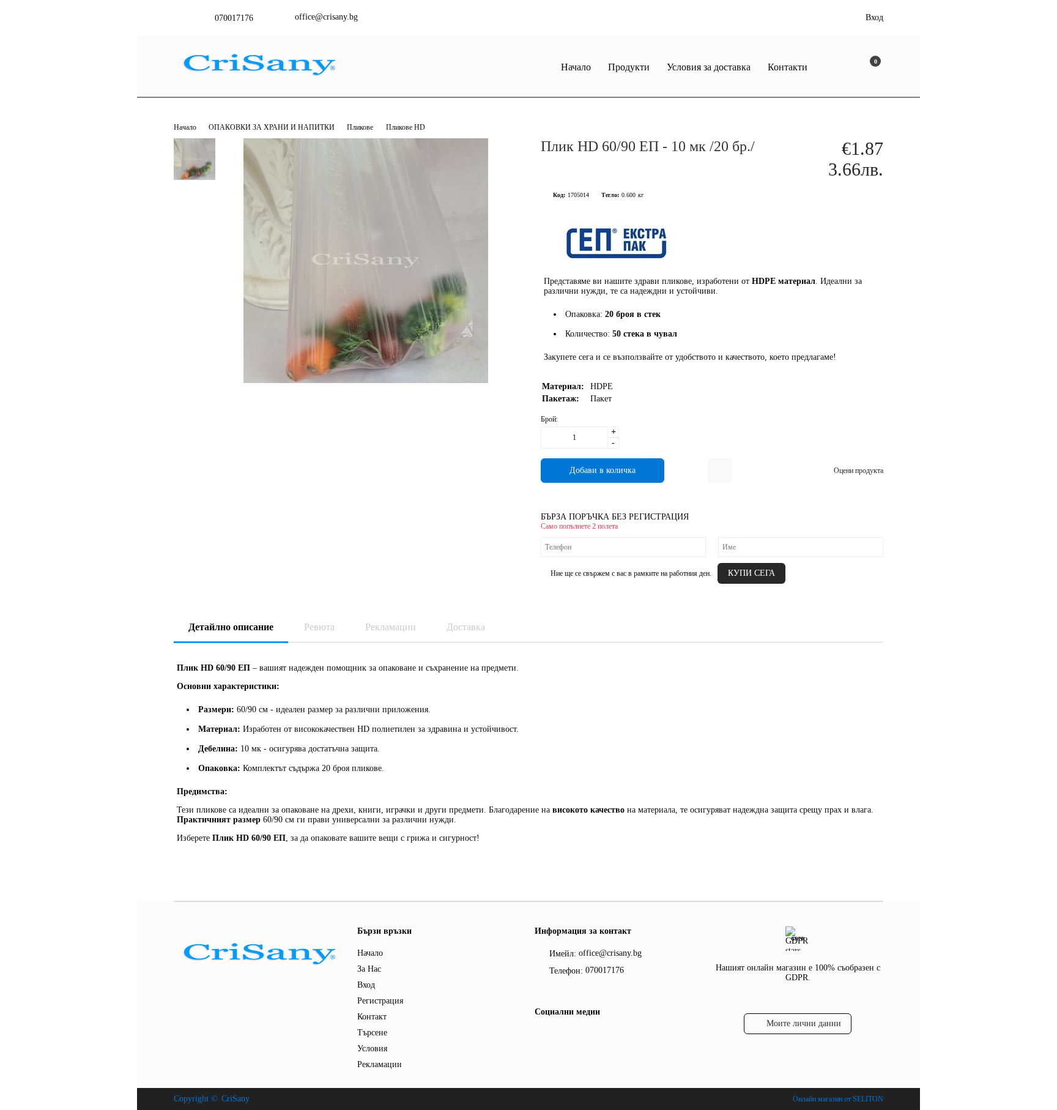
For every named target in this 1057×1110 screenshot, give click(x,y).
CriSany (235, 1098)
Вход (874, 17)
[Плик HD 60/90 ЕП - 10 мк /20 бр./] (365, 380)
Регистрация (380, 1000)
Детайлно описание (230, 627)
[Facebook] (542, 1036)
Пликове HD (405, 127)
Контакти (787, 67)
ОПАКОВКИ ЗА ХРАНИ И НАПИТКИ (272, 127)
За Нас (369, 969)
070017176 (234, 18)
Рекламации (390, 627)
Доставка (466, 627)
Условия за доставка (709, 67)
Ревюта (319, 627)
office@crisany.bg (326, 16)
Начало (576, 67)
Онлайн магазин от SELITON (838, 1099)
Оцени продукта (858, 470)
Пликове (360, 127)
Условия (372, 1048)
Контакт (372, 1016)
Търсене (372, 1032)
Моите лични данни (803, 1023)
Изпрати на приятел (720, 470)
